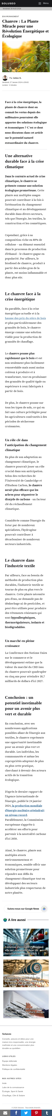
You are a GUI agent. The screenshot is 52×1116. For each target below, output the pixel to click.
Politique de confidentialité (13, 1069)
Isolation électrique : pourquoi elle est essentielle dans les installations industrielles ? (24, 950)
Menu (44, 3)
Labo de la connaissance (13, 1087)
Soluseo (9, 3)
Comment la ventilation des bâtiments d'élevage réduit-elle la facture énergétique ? (24, 981)
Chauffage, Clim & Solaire (13, 1095)
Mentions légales (9, 1065)
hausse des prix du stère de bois (25, 318)
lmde (4, 1083)
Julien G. (17, 78)
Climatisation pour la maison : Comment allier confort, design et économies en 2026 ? (24, 1012)
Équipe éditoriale (9, 1061)
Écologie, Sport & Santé (12, 1091)
